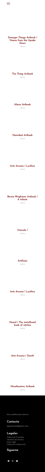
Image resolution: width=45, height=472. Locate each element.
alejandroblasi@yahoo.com (17, 426)
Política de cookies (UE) (16, 444)
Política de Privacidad (15, 437)
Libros (22, 46)
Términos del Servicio (15, 439)
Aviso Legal (11, 442)
